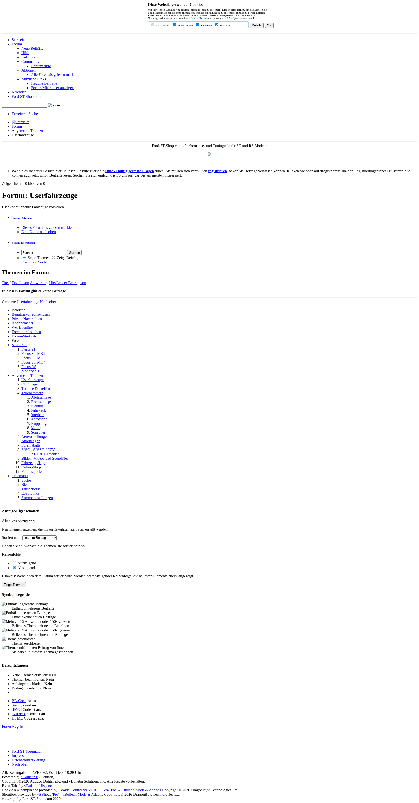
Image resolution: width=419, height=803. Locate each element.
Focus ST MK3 (33, 358)
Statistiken (206, 25)
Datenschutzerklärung (28, 760)
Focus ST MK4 (33, 362)
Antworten (38, 283)
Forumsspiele (31, 471)
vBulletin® (29, 777)
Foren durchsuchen (26, 332)
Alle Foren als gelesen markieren (56, 75)
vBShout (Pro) (48, 794)
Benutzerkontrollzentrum (31, 314)
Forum (17, 44)
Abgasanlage (41, 397)
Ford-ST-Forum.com (27, 751)
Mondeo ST (30, 371)
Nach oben (48, 302)
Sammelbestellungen (37, 498)
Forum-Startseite (24, 336)
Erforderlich (162, 25)
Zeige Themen (38, 258)
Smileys (18, 705)
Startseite (18, 40)
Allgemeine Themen (27, 131)
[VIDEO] (19, 714)
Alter (6, 521)
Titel (5, 283)
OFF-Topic (30, 384)
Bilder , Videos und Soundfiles (44, 458)
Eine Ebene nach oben (38, 232)
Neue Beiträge (32, 48)
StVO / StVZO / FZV (38, 450)
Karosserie (39, 419)
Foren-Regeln (12, 726)
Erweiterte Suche (25, 114)
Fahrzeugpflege (33, 463)
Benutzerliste (41, 66)
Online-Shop (31, 467)
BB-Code (19, 701)
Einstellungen (185, 25)
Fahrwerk (38, 410)
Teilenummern (32, 393)
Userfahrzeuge (32, 380)
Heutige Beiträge (44, 83)
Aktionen (28, 70)
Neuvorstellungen (34, 436)
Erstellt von (20, 283)
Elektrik (37, 406)
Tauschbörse (30, 489)
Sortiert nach (11, 537)
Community (30, 61)
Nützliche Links (33, 79)
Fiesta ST (28, 349)
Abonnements (22, 323)
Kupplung (39, 423)
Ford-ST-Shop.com (26, 96)
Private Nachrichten (27, 319)
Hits (52, 283)
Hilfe (25, 53)
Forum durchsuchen (23, 242)
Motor (35, 428)
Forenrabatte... (32, 445)
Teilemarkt (20, 476)
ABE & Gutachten (45, 454)
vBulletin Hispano (38, 786)
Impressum (20, 756)
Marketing (225, 25)
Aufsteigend (26, 563)
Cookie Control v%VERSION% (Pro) (87, 790)
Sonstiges (38, 432)
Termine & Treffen (35, 388)
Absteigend (26, 568)
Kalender (28, 57)
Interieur (37, 415)
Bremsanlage (41, 402)
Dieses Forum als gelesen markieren (48, 227)
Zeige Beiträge (67, 258)
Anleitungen (30, 441)
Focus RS (28, 367)
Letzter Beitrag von (71, 283)
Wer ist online (22, 327)
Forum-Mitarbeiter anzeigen (52, 88)
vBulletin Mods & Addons (141, 790)
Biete (25, 485)
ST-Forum (19, 345)
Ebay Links (30, 493)
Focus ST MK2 (33, 354)
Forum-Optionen (22, 217)
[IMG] (17, 709)
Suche (26, 480)
